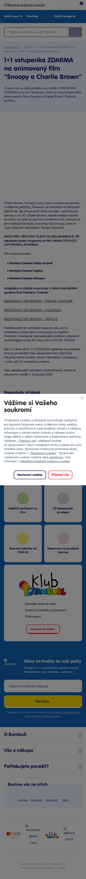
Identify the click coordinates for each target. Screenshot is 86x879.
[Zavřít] (82, 398)
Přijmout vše (27, 441)
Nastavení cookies (43, 453)
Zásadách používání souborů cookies (45, 461)
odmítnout (56, 457)
